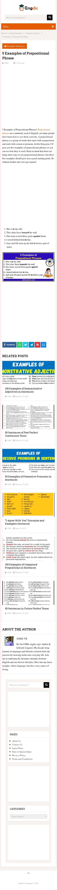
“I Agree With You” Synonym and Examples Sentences (24, 522)
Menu (6, 26)
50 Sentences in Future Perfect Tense (27, 608)
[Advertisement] (28, 95)
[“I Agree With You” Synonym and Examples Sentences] (28, 505)
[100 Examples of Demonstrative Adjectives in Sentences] (28, 373)
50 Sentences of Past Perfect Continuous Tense (21, 434)
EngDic (21, 883)
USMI (6, 63)
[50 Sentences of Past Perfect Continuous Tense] (28, 417)
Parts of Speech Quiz (22, 751)
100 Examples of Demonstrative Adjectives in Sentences (23, 390)
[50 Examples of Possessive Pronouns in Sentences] (28, 461)
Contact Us (17, 744)
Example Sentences (16, 46)
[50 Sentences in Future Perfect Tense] (28, 593)
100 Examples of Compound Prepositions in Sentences (21, 566)
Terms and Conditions (22, 758)
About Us (16, 740)
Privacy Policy (19, 755)
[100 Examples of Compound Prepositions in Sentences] (28, 549)
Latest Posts (17, 748)
